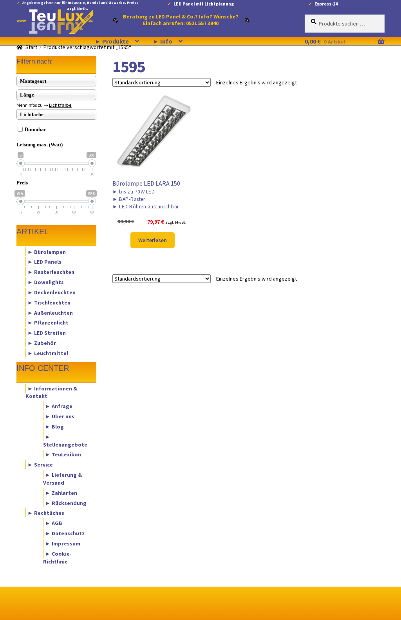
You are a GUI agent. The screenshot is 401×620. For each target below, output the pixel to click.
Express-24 (326, 4)
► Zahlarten (61, 492)
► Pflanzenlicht (48, 322)
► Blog (54, 426)
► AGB (53, 523)
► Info (162, 41)
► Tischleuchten (48, 302)
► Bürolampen (46, 251)
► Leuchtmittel (47, 352)
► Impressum (62, 543)
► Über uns (59, 416)
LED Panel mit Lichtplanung (203, 4)
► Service (40, 464)
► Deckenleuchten (51, 291)
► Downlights (45, 282)
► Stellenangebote (65, 440)
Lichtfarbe (60, 105)
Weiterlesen (152, 240)
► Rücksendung (66, 502)
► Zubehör (41, 342)
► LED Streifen (46, 332)
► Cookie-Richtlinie (57, 557)
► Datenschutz (65, 533)
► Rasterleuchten (50, 271)
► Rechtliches (45, 512)
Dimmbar (35, 129)
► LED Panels (44, 261)
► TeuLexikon (63, 454)
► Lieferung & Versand (62, 478)
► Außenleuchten (50, 312)
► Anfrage (58, 406)
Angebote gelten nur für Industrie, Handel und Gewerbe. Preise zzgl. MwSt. (80, 4)
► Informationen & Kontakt (51, 392)
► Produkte (112, 41)
